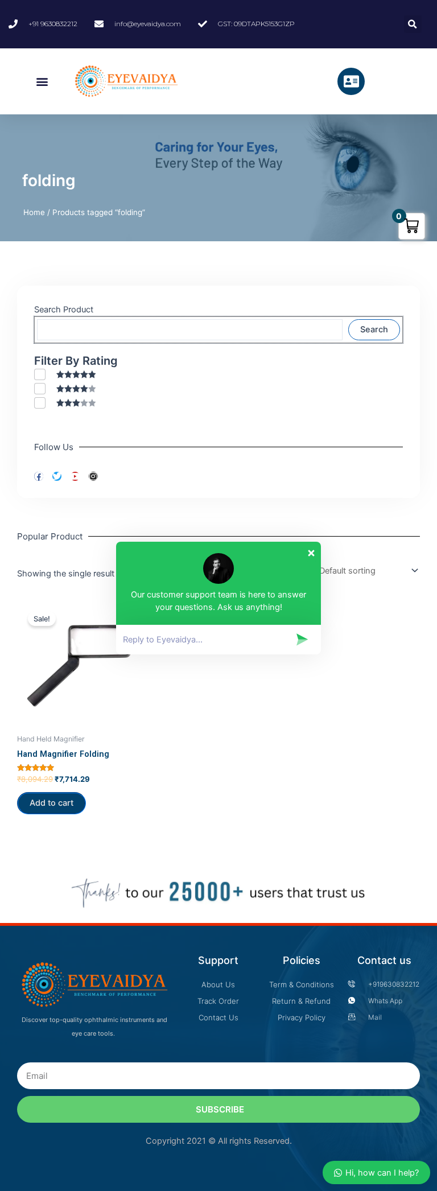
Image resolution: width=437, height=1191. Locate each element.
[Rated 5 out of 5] (65, 374)
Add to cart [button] (51, 803)
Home (34, 212)
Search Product (63, 309)
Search (374, 329)
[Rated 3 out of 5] (65, 403)
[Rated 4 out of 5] (65, 388)
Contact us (384, 960)
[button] (42, 81)
